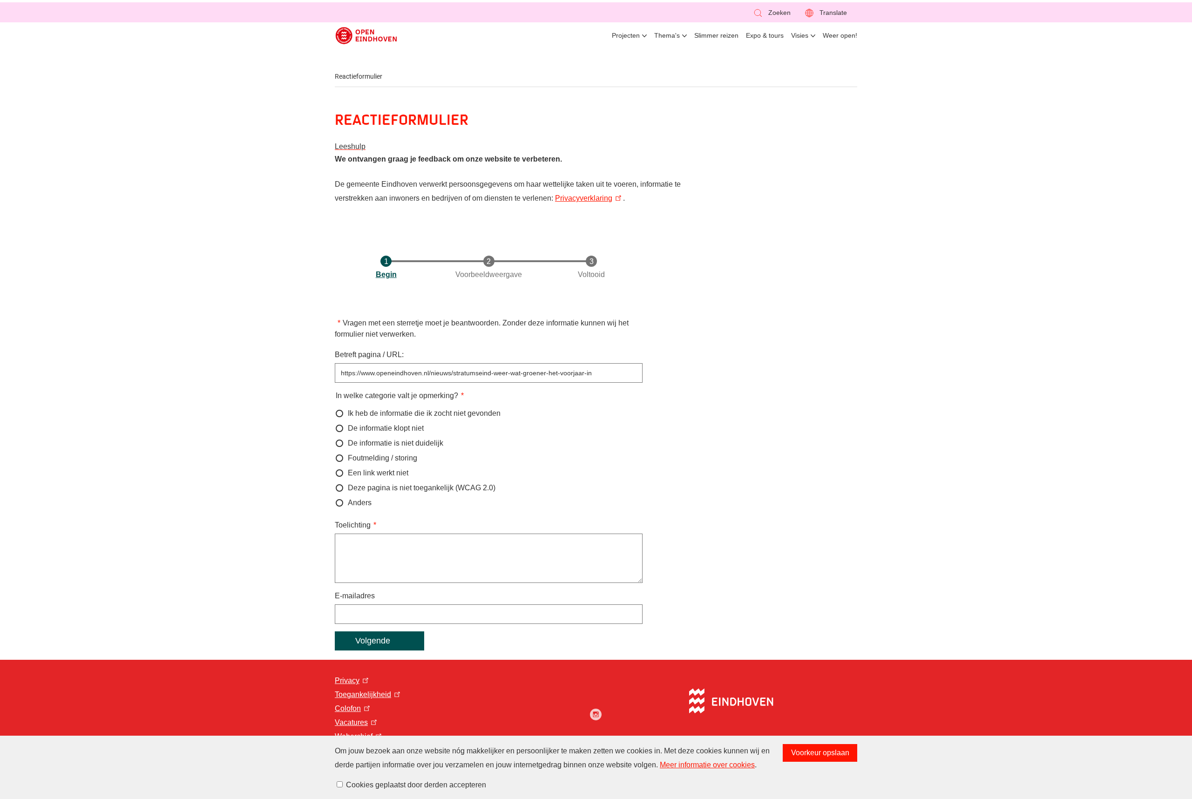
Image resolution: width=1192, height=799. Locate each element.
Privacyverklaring (583, 198)
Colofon (348, 708)
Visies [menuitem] (799, 35)
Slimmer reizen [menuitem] (716, 35)
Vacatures (351, 722)
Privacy (347, 680)
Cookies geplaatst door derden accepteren (416, 785)
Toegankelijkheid (363, 694)
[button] (771, 12)
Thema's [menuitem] (667, 35)
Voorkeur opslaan (820, 753)
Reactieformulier (358, 76)
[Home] (366, 35)
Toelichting (353, 525)
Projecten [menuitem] (626, 35)
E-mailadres (355, 596)
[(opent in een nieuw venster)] (596, 714)
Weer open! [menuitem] (840, 35)
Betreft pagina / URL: (369, 355)
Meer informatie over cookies (707, 765)
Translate (833, 12)
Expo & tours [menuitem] (765, 35)
